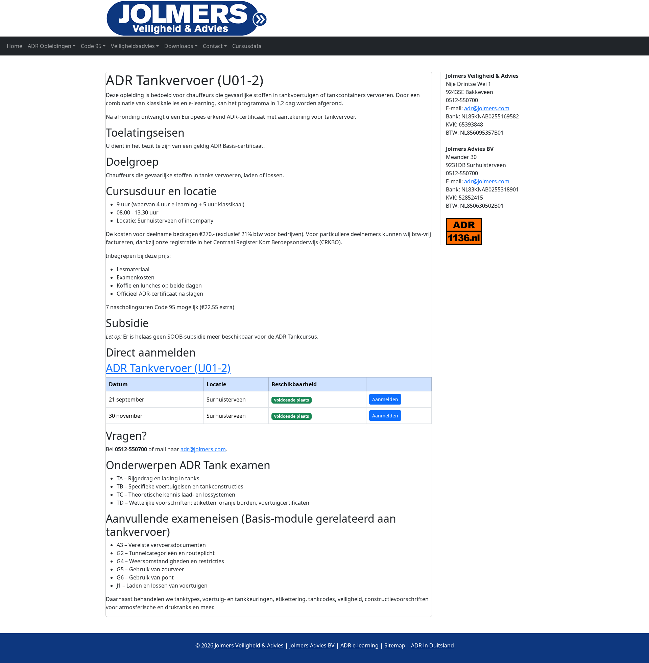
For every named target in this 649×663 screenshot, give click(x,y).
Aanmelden (385, 399)
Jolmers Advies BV (312, 645)
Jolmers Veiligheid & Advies (249, 645)
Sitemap (394, 645)
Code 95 (91, 46)
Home (14, 46)
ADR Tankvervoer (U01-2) (168, 368)
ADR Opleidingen (49, 46)
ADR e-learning (359, 645)
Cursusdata (247, 46)
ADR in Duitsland (432, 645)
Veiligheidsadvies (133, 46)
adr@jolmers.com (203, 449)
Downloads (178, 46)
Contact (213, 46)
